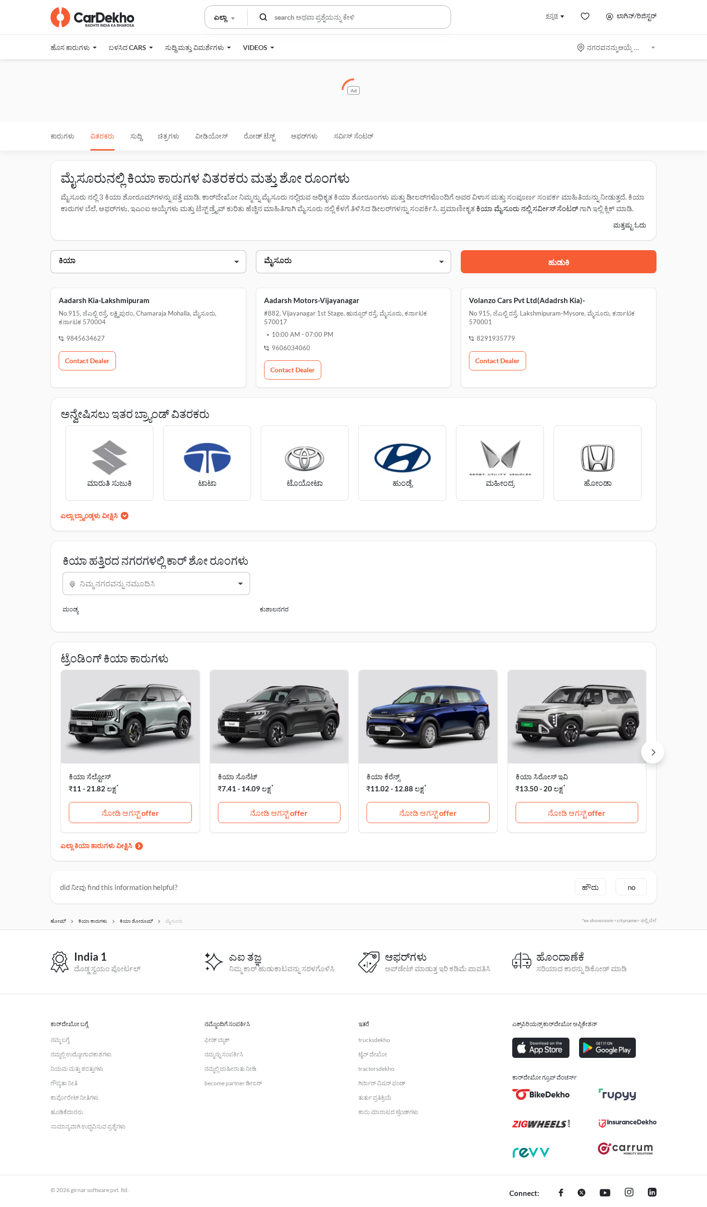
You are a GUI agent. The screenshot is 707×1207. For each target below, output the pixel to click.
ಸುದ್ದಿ (136, 136)
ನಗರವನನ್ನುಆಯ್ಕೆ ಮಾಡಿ (617, 47)
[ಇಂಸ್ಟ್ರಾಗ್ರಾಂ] (629, 1193)
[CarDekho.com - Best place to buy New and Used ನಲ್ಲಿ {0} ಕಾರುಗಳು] (92, 17)
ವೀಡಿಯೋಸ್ (211, 136)
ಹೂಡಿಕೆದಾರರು (66, 1112)
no (631, 887)
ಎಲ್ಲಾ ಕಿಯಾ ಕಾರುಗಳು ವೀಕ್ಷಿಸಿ (96, 845)
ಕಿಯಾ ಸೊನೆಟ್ (237, 776)
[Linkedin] (652, 1193)
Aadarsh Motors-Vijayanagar (311, 300)
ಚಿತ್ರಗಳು (168, 136)
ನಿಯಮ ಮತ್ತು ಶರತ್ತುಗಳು (76, 1068)
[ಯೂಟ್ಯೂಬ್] (605, 1193)
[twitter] (581, 1193)
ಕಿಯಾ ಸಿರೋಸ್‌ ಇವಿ (542, 776)
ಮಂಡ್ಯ (70, 609)
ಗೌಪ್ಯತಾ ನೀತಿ (63, 1083)
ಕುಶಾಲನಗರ (274, 609)
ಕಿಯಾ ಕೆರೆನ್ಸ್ (383, 776)
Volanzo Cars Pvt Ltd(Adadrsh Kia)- (527, 300)
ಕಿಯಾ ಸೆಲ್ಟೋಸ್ (90, 776)
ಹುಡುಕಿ (558, 262)
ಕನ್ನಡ (552, 15)
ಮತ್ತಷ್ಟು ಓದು (629, 225)
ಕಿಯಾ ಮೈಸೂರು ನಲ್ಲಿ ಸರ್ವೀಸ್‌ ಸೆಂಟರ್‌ (527, 208)
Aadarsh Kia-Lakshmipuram (104, 300)
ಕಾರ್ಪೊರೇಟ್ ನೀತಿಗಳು (74, 1097)
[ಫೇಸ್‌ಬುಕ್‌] (561, 1193)
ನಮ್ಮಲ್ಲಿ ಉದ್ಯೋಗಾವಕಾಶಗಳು (81, 1054)
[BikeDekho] (541, 1094)
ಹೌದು (590, 887)
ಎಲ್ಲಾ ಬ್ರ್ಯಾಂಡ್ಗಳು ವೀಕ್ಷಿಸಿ (89, 515)
